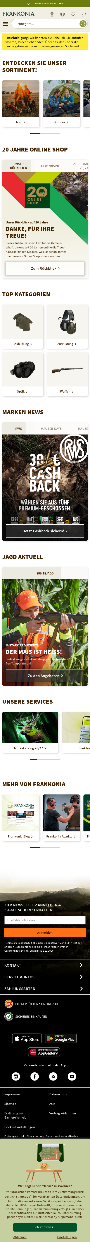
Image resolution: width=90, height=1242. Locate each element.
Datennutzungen (67, 1196)
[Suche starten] (83, 23)
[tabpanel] (45, 225)
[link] (62, 14)
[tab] (18, 166)
